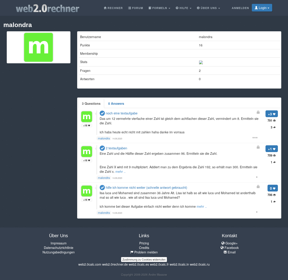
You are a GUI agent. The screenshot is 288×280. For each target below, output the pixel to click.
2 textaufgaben (116, 148)
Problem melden (145, 252)
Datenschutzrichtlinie (58, 247)
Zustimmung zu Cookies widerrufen (144, 259)
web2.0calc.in (179, 264)
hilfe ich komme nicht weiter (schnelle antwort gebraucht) (146, 187)
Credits (144, 247)
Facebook (231, 247)
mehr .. (120, 171)
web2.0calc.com (89, 264)
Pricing (144, 243)
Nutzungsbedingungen (59, 252)
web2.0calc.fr (159, 264)
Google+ (231, 243)
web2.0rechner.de (115, 264)
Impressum (59, 243)
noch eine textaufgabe (121, 113)
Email (231, 252)
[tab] (91, 103)
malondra (104, 138)
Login (263, 7)
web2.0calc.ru (200, 264)
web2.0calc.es (139, 264)
